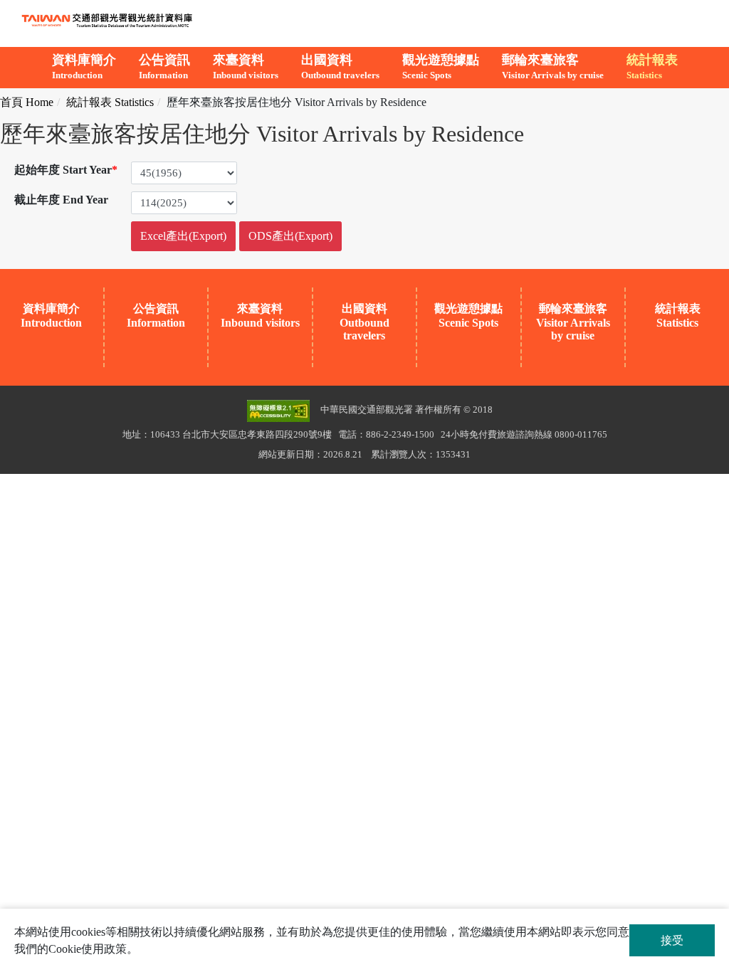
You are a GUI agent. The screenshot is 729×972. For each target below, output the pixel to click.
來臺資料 (245, 66)
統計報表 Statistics (110, 102)
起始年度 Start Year (65, 170)
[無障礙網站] (278, 409)
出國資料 (340, 66)
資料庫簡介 (84, 66)
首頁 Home (26, 102)
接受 (672, 940)
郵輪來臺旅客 (553, 66)
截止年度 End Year (61, 200)
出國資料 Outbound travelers (364, 322)
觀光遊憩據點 (440, 66)
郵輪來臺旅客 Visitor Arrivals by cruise (573, 322)
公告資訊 (164, 66)
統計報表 (652, 66)
